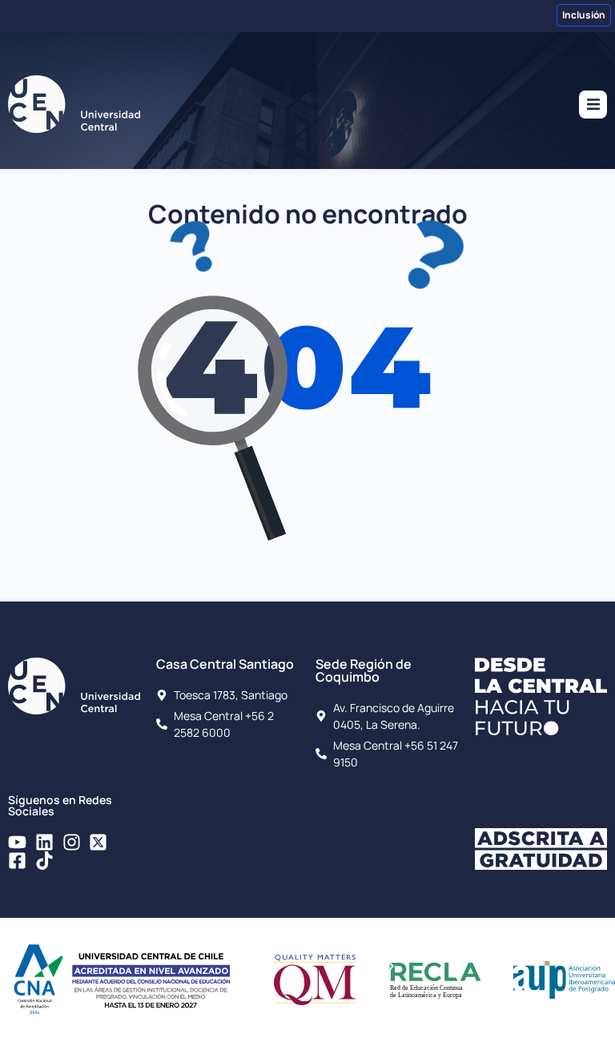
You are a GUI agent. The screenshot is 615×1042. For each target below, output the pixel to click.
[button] (593, 105)
